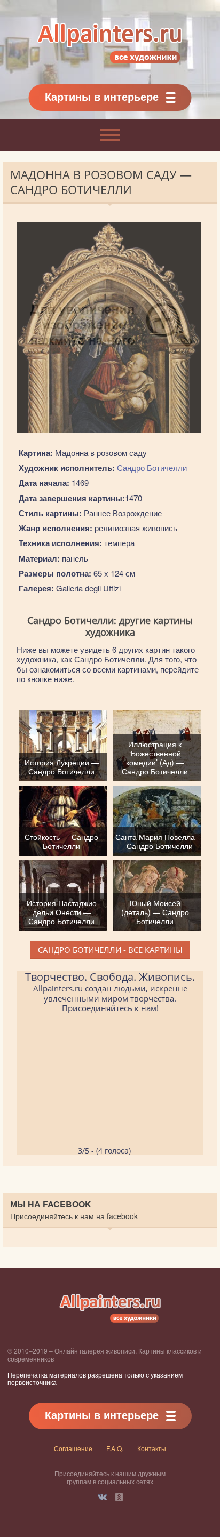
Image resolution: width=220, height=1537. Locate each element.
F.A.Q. (114, 1448)
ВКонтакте (102, 1497)
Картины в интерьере (102, 96)
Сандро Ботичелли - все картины (110, 949)
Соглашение (73, 1448)
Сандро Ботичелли (152, 467)
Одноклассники (119, 1497)
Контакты (151, 1448)
